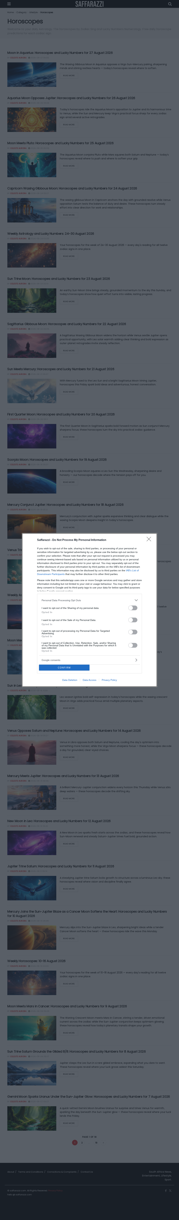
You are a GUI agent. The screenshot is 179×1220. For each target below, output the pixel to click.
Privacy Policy (109, 680)
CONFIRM (64, 667)
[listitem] (89, 600)
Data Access (89, 680)
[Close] (150, 540)
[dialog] (89, 610)
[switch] (132, 608)
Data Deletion (69, 680)
